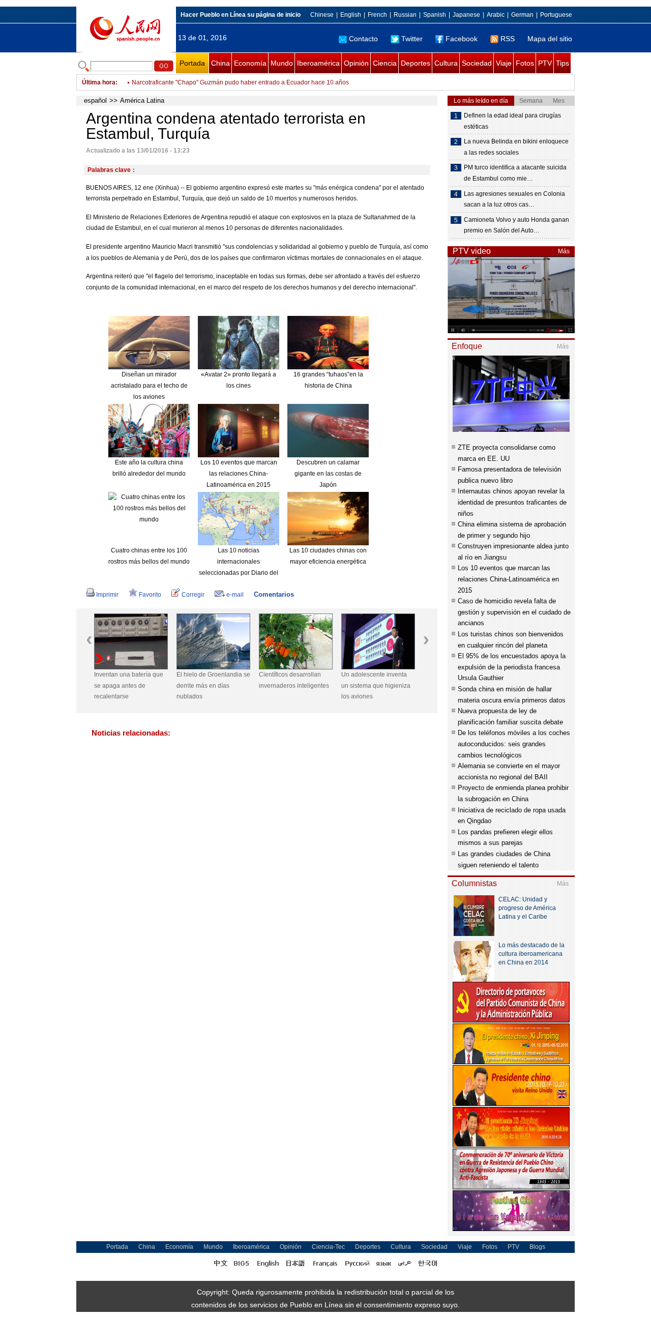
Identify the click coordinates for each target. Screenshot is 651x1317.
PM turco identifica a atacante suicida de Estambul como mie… (515, 173)
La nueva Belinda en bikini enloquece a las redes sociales (516, 147)
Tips (562, 63)
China (220, 63)
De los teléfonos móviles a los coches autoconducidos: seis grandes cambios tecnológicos (514, 743)
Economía (250, 63)
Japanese (466, 14)
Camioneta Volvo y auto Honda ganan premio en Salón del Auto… (516, 225)
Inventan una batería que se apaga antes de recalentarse (128, 685)
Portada (192, 63)
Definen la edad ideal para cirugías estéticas (512, 121)
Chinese (322, 14)
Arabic (496, 14)
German (522, 14)
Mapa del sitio (549, 39)
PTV (545, 63)
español (95, 100)
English (350, 14)
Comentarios (274, 594)
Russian (405, 14)
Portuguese (556, 14)
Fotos (525, 63)
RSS (507, 39)
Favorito (150, 594)
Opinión (356, 63)
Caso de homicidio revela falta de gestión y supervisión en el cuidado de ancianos (514, 612)
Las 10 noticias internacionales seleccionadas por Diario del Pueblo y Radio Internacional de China (238, 572)
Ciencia (385, 63)
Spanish (434, 14)
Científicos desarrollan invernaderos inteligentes (294, 680)
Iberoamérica (318, 63)
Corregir (193, 594)
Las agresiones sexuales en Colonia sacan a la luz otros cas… (514, 199)
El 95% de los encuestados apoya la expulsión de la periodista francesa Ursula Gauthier (512, 667)
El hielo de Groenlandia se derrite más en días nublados (213, 685)
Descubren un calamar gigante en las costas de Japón (328, 473)
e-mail (235, 594)
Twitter (412, 39)
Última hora (98, 82)
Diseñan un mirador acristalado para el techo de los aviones (149, 385)
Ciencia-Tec (328, 1246)
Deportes (415, 63)
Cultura (446, 63)
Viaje (504, 63)
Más (564, 251)
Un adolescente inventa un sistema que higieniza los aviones (375, 685)
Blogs (537, 1246)
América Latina (142, 100)
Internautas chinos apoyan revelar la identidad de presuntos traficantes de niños (512, 502)
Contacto (363, 39)
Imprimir (107, 594)
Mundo (282, 63)
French (377, 14)
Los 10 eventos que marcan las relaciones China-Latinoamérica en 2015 (238, 473)
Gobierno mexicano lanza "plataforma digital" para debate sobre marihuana (236, 82)
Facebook (462, 39)
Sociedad (477, 63)
